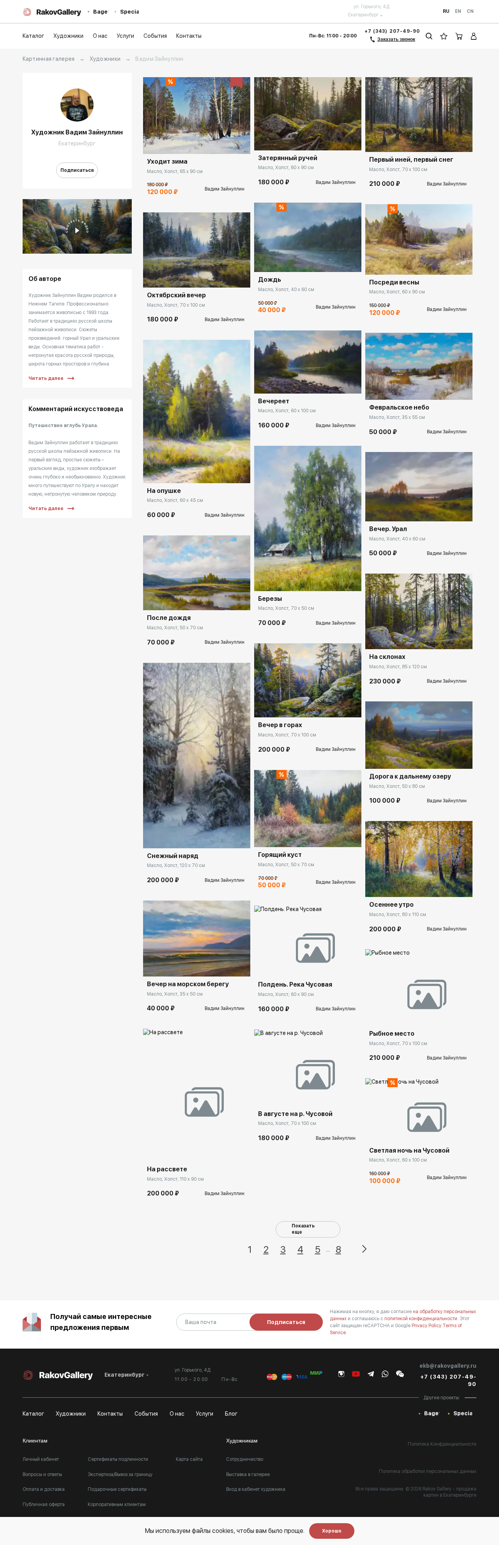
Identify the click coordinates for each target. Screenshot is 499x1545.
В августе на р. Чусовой (295, 1114)
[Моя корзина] (459, 36)
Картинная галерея (49, 59)
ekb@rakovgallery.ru (447, 1366)
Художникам (242, 1440)
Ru (446, 11)
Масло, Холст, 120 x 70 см (176, 865)
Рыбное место (391, 1033)
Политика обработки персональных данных (427, 1471)
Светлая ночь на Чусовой (409, 1150)
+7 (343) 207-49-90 (392, 31)
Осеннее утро (391, 904)
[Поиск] (429, 36)
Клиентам (35, 1440)
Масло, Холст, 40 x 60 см (286, 289)
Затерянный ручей (287, 158)
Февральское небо (399, 407)
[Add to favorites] (172, 142)
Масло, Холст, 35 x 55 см (397, 417)
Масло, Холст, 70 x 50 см (286, 608)
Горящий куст (280, 854)
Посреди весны (394, 282)
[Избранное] (443, 36)
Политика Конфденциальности (442, 1444)
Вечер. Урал (388, 529)
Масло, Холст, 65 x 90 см (175, 171)
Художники (105, 59)
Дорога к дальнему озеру (410, 776)
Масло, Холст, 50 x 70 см (175, 627)
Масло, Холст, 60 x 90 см (286, 167)
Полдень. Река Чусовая (295, 984)
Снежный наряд (172, 856)
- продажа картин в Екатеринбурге (449, 1492)
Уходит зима (167, 161)
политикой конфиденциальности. (422, 1318)
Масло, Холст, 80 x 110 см (397, 914)
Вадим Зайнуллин (224, 189)
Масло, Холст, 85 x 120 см (398, 666)
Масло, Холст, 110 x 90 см (175, 1179)
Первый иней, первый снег (411, 159)
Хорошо (332, 1531)
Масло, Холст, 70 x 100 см (176, 305)
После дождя (169, 618)
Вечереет (273, 401)
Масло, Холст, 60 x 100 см (287, 410)
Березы (270, 598)
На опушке (164, 490)
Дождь (269, 279)
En (458, 11)
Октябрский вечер (176, 295)
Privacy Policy (427, 1325)
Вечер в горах (280, 725)
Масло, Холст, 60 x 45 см (175, 500)
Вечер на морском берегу (188, 984)
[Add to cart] (155, 142)
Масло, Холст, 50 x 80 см (397, 786)
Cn (470, 11)
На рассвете (167, 1169)
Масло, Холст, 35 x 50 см (175, 994)
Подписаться (77, 170)
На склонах (387, 656)
